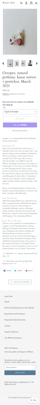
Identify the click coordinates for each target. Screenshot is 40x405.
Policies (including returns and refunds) (19, 308)
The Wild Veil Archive (13, 338)
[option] (10, 63)
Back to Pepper (22, 282)
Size (4, 108)
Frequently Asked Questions (15, 320)
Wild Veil (8, 3)
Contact (7, 326)
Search (6, 301)
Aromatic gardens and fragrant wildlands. (18, 352)
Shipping (5, 94)
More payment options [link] (20, 130)
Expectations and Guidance (14, 314)
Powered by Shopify (26, 398)
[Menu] (36, 2)
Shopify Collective (11, 332)
